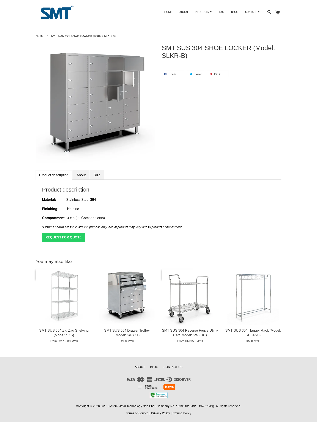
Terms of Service (137, 413)
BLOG (234, 12)
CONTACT (251, 12)
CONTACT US (172, 367)
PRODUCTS (202, 12)
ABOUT (183, 12)
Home (40, 35)
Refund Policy (182, 413)
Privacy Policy (160, 413)
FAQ (221, 12)
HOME (168, 12)
